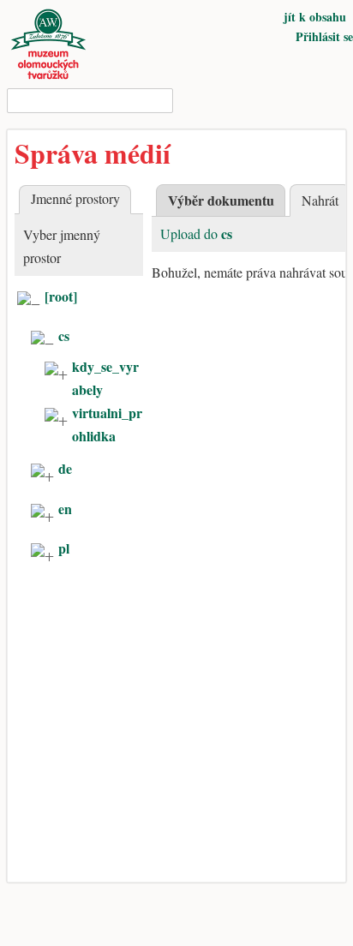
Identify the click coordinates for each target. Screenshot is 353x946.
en (65, 508)
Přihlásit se (324, 36)
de (65, 468)
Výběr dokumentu (221, 200)
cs (63, 335)
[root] (61, 296)
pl (63, 548)
